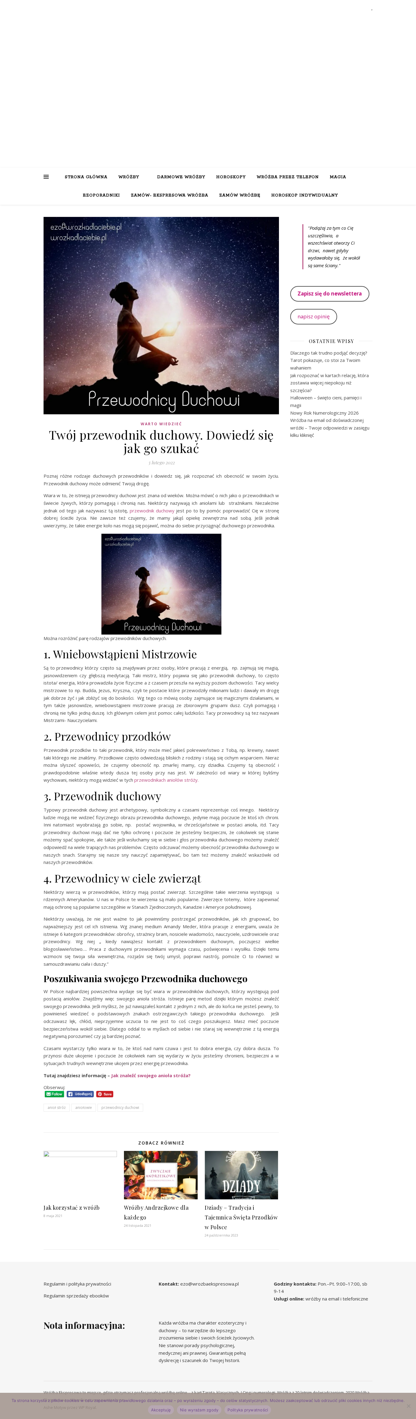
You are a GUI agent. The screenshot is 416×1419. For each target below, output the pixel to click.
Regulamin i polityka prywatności (77, 1284)
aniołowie (83, 1107)
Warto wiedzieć (161, 423)
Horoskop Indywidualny (304, 195)
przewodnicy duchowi (120, 1107)
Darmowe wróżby (181, 177)
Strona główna (86, 177)
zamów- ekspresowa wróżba (169, 195)
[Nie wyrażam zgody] (408, 1406)
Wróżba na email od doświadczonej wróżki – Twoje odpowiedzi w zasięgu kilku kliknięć (329, 427)
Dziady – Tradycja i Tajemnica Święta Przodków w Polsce (241, 1217)
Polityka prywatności (247, 1409)
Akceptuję (161, 1409)
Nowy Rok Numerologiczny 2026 (324, 413)
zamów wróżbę (239, 195)
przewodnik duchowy (152, 511)
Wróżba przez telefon (288, 177)
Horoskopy (231, 177)
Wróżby (128, 177)
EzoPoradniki (101, 195)
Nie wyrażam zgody (199, 1409)
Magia (338, 177)
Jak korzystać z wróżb (72, 1207)
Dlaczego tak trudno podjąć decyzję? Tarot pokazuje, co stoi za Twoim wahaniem (328, 360)
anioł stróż (57, 1107)
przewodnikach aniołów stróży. (166, 780)
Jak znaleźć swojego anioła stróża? (151, 1075)
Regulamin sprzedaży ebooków (76, 1296)
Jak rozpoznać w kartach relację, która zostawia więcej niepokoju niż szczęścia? (329, 382)
